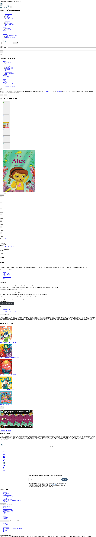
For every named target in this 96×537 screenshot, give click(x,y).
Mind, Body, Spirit (9, 18)
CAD (8, 49)
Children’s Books (8, 14)
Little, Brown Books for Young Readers (11, 246)
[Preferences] (1, 46)
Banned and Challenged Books (9, 496)
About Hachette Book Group (11, 35)
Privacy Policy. (59, 91)
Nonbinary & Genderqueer (20, 311)
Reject (5, 95)
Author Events (8, 29)
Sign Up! (4, 44)
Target (4, 278)
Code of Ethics (6, 527)
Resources (3, 504)
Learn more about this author (6, 441)
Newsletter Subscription (7, 495)
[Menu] (1, 4)
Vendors (4, 516)
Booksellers (5, 518)
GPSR (4, 533)
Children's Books (6, 309)
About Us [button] (5, 34)
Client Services (6, 507)
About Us (5, 492)
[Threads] (4, 469)
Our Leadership (6, 493)
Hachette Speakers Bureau (8, 511)
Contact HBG (5, 513)
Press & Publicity (6, 501)
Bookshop (5, 275)
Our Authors (7, 28)
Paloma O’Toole (5, 238)
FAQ (4, 514)
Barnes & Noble (6, 273)
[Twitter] (4, 452)
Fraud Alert (5, 530)
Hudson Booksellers (7, 277)
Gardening (7, 17)
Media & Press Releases (10, 37)
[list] (48, 171)
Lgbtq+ (12, 311)
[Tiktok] (4, 460)
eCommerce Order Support (8, 510)
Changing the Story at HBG (8, 498)
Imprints (4, 32)
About (2, 489)
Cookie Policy (49, 91)
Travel (6, 25)
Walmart (4, 279)
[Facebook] (4, 449)
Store (4, 31)
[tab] (48, 89)
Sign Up (64, 479)
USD (4, 49)
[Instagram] (4, 455)
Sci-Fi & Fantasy (8, 23)
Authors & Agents (6, 506)
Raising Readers (6, 517)
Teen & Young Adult (9, 24)
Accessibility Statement (7, 499)
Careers (6, 36)
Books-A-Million (6, 274)
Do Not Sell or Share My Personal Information (12, 528)
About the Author (4, 314)
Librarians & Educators (7, 509)
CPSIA (4, 531)
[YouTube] (4, 458)
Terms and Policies (4, 521)
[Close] (1, 196)
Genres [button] (4, 12)
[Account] (1, 52)
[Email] (4, 471)
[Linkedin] (4, 463)
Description (3, 282)
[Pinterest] (4, 466)
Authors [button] (4, 27)
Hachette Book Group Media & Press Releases (12, 500)
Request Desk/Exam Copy (7, 303)
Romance (7, 22)
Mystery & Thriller (9, 19)
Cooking (7, 15)
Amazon (4, 272)
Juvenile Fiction (6, 311)
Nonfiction (7, 21)
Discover (4, 30)
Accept (1, 95)
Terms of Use (5, 523)
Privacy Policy (6, 524)
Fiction (6, 16)
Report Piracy (5, 529)
